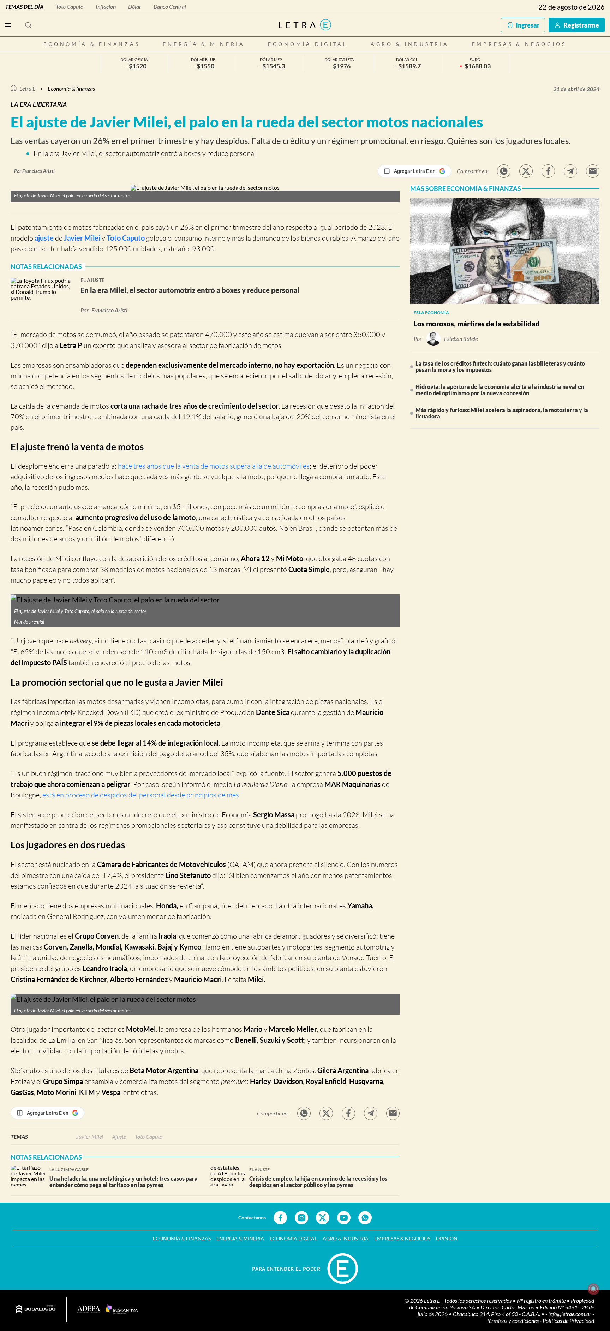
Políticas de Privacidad (568, 1320)
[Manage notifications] (593, 1289)
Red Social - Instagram (301, 1217)
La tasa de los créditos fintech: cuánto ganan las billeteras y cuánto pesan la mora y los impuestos (500, 366)
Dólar (134, 6)
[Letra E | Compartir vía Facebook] (548, 171)
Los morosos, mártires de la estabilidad (477, 323)
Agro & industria (410, 44)
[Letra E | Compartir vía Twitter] (526, 171)
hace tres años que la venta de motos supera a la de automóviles (214, 466)
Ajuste (119, 1136)
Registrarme (581, 25)
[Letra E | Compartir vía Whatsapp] (503, 171)
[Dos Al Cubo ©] (36, 1309)
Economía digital (308, 44)
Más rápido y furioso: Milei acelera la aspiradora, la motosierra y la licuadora (501, 413)
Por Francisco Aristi (34, 171)
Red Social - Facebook (280, 1217)
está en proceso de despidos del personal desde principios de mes (140, 794)
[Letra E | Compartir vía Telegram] (570, 171)
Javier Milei (82, 238)
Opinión (447, 1238)
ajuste (44, 238)
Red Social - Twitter (322, 1217)
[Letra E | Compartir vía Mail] (592, 171)
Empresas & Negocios (519, 44)
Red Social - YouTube (343, 1217)
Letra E (27, 88)
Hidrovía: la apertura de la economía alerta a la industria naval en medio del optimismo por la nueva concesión (499, 389)
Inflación (106, 6)
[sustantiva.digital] (122, 1309)
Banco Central (170, 6)
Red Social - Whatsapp (365, 1217)
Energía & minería (204, 44)
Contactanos (252, 1218)
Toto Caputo (69, 6)
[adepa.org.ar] (88, 1309)
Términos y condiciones (513, 1320)
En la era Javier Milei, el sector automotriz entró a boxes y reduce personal (145, 153)
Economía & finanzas (91, 44)
